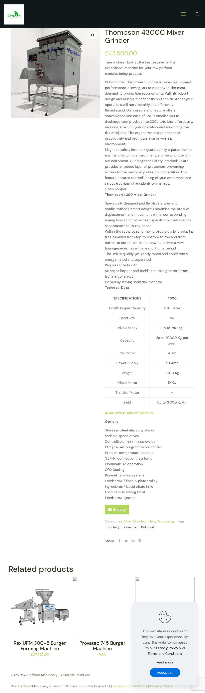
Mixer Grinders (135, 521)
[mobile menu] (183, 14)
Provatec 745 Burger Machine (102, 646)
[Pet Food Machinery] (14, 14)
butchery (113, 527)
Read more (165, 662)
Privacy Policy (161, 686)
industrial (130, 527)
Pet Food (147, 527)
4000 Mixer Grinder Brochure (129, 413)
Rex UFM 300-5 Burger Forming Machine (40, 646)
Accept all (165, 672)
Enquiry (119, 509)
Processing (165, 521)
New (151, 521)
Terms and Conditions (130, 686)
